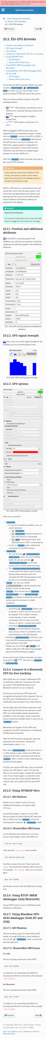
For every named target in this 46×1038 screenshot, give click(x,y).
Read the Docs (9, 1034)
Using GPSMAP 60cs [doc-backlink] (21, 790)
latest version (26, 4)
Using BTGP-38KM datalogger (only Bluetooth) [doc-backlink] (21, 897)
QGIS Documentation (24, 10)
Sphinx (14, 1031)
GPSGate (7, 808)
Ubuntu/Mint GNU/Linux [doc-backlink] (21, 828)
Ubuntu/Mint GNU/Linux (19, 62)
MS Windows (14, 60)
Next (37, 29)
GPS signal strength (14, 48)
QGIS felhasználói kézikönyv (18, 19)
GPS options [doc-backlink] (15, 384)
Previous (10, 29)
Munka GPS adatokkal (15, 21)
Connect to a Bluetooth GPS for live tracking (24, 54)
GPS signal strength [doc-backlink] (21, 335)
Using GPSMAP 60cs (14, 57)
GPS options (11, 51)
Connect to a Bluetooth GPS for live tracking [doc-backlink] (23, 671)
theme (26, 1031)
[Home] (4, 19)
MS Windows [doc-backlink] (15, 796)
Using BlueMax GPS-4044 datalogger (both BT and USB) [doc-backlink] (22, 918)
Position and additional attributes (19, 45)
